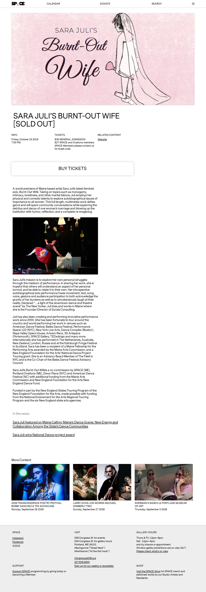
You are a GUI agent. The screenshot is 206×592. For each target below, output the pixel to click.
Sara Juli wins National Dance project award (44, 435)
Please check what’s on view (152, 551)
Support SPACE (21, 571)
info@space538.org (85, 558)
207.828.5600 (82, 562)
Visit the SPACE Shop (148, 571)
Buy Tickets (73, 169)
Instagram (18, 538)
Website (102, 139)
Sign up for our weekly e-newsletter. (94, 566)
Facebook (17, 542)
